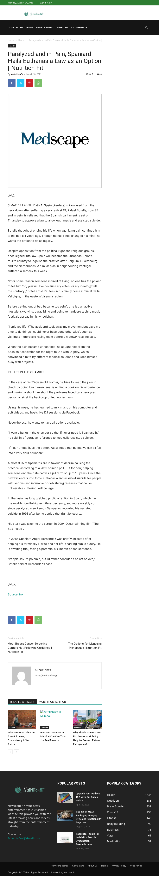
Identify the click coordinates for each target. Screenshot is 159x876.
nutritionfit (17, 74)
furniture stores (60, 865)
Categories (77, 27)
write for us (136, 865)
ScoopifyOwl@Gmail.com (24, 838)
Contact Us (16, 27)
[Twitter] (20, 83)
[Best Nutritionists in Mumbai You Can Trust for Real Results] (54, 719)
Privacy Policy (45, 27)
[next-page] (16, 751)
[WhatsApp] (38, 83)
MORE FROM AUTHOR (52, 701)
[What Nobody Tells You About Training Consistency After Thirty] (22, 719)
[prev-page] (10, 751)
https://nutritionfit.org (46, 675)
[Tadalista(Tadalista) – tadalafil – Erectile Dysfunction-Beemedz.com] (65, 837)
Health (21, 40)
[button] (146, 27)
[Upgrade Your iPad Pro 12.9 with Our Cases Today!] (65, 797)
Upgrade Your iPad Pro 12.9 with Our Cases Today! (88, 797)
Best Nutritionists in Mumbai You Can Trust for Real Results (53, 736)
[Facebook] (12, 83)
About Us (62, 27)
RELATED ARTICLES (22, 701)
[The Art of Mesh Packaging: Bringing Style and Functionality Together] (65, 815)
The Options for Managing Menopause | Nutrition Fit (85, 645)
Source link (15, 594)
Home (29, 27)
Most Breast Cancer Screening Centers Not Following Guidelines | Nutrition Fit (30, 648)
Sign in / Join (46, 2)
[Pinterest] (29, 83)
